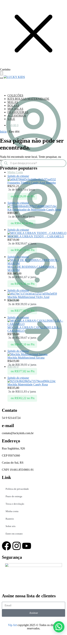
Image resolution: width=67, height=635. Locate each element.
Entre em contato (14, 533)
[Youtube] (26, 546)
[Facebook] (6, 546)
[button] (58, 626)
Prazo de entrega (14, 496)
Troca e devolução (15, 503)
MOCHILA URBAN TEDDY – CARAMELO (35, 236)
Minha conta (12, 511)
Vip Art (12, 625)
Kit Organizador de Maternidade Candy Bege (34, 209)
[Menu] (1, 78)
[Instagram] (16, 546)
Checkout (13, 299)
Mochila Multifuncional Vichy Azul (28, 297)
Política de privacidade (17, 488)
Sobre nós (10, 526)
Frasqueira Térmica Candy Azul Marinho (31, 182)
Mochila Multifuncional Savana (25, 357)
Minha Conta (15, 172)
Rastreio (10, 518)
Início (3, 131)
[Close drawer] (1, 73)
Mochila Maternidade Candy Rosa (27, 384)
